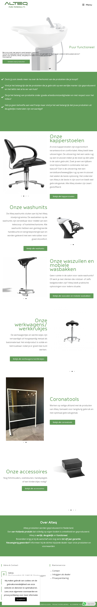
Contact (56, 570)
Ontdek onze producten (16, 62)
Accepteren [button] (21, 599)
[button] (73, 244)
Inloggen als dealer (61, 574)
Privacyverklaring (60, 578)
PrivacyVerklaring (60, 604)
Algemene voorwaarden (80, 604)
